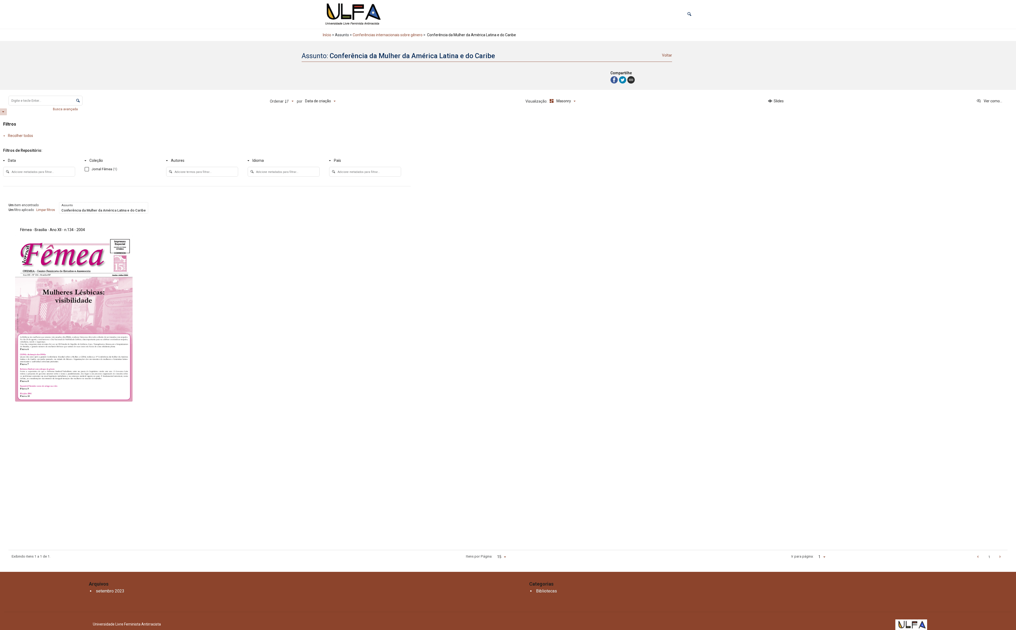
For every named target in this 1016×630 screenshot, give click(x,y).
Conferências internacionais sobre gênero (388, 35)
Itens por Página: (479, 556)
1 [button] (989, 557)
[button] (689, 14)
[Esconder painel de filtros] (3, 111)
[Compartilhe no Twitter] (623, 79)
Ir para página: (802, 556)
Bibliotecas (546, 591)
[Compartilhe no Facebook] (614, 79)
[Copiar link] (631, 80)
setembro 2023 (110, 591)
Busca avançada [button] (66, 109)
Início (327, 35)
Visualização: (536, 101)
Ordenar (277, 101)
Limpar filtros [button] (45, 210)
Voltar (667, 55)
